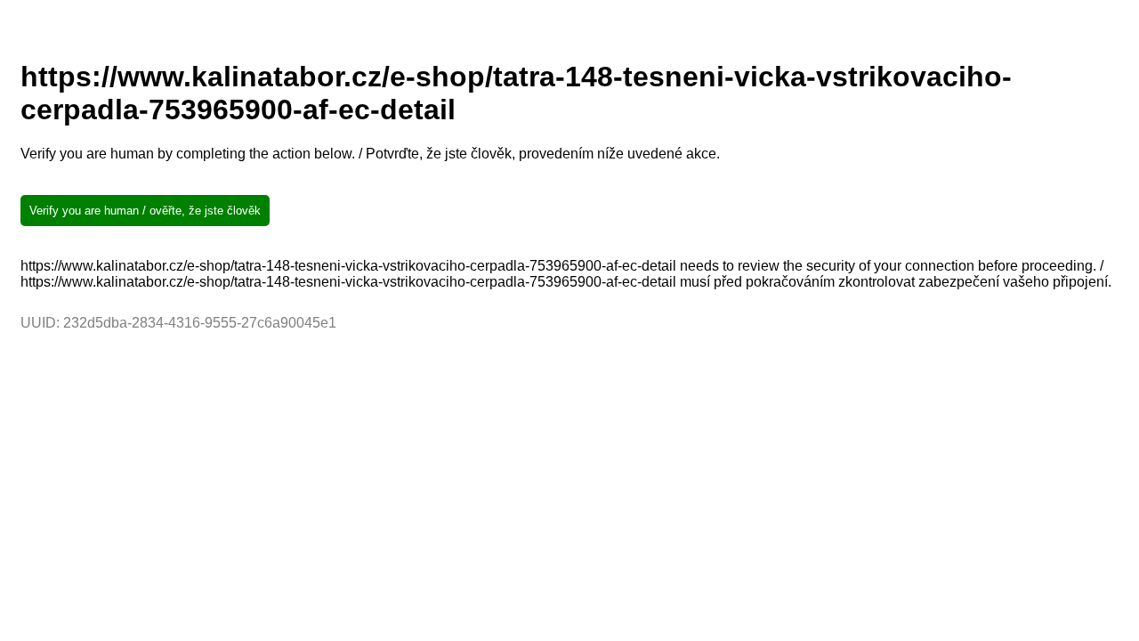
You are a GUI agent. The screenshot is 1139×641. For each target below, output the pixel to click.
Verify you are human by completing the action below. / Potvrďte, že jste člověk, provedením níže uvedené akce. (370, 153)
